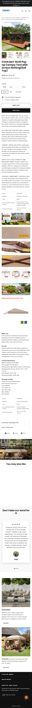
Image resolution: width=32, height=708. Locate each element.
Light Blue (18, 92)
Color (4, 84)
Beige (4, 87)
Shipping (4, 78)
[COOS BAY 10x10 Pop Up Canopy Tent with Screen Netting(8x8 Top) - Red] (12, 497)
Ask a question (7, 427)
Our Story (6, 667)
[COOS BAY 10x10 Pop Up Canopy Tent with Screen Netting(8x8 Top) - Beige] (2, 497)
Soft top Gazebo (16, 17)
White (24, 87)
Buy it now (16, 110)
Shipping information (10, 422)
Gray (11, 87)
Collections (8, 17)
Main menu (6, 679)
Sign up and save (9, 685)
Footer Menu (7, 674)
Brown (5, 92)
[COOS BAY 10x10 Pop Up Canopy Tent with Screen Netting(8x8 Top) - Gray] (4, 497)
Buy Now (5, 623)
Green (17, 87)
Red (11, 92)
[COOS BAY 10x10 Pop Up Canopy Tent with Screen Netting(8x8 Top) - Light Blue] (14, 497)
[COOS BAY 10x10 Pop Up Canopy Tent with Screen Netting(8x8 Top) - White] (8, 497)
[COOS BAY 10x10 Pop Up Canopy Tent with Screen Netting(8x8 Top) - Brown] (10, 497)
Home (3, 17)
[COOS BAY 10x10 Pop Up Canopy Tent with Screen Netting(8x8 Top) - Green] (6, 497)
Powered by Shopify (16, 706)
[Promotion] (16, 592)
